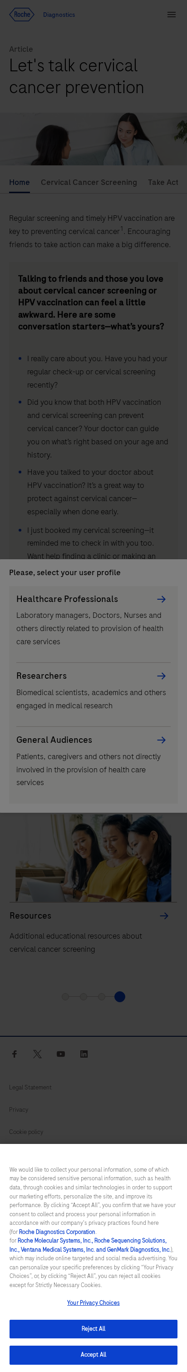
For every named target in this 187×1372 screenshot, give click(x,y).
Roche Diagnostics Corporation (57, 1232)
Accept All (93, 1355)
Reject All (93, 1329)
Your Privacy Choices (93, 1303)
